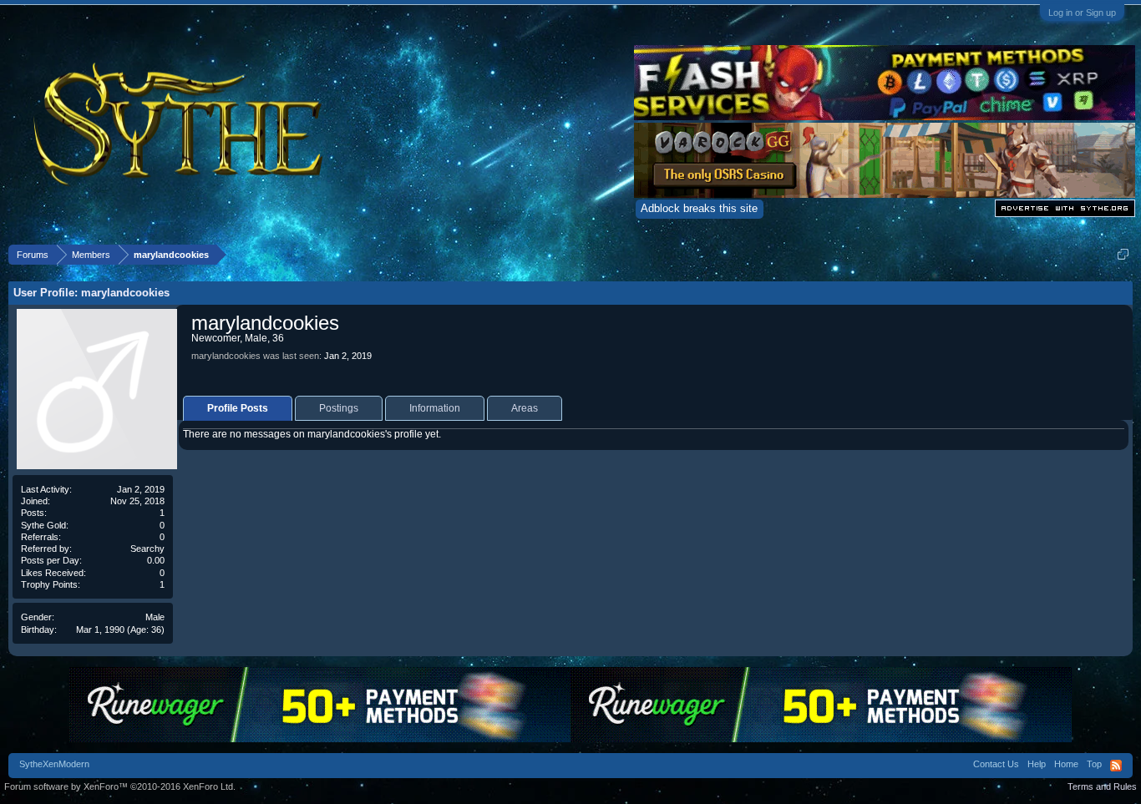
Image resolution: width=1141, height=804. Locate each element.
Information (434, 408)
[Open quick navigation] (1123, 254)
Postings (338, 408)
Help (1036, 764)
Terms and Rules (1102, 786)
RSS (1116, 765)
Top (1094, 764)
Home (1066, 764)
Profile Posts (237, 408)
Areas (524, 408)
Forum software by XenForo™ (120, 786)
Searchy (147, 549)
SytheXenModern (54, 764)
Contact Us (996, 764)
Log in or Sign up (1082, 13)
